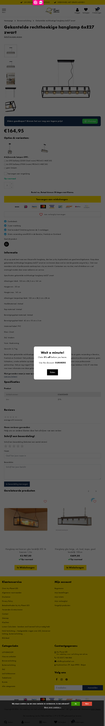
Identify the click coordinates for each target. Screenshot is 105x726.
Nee (87, 704)
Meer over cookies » (52, 707)
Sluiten (52, 372)
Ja (76, 704)
